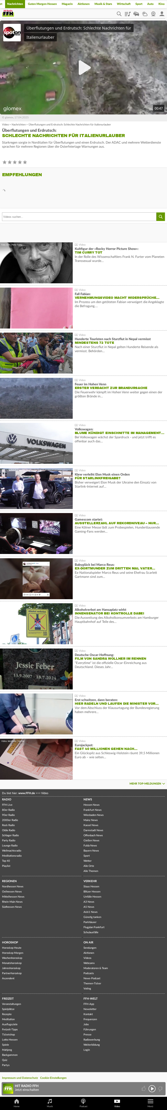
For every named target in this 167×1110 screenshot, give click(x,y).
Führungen (90, 1029)
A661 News (91, 912)
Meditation (8, 1019)
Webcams (89, 963)
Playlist (128, 12)
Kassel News (91, 825)
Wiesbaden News (94, 815)
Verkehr (90, 881)
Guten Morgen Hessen (42, 4)
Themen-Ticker (92, 983)
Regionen (9, 881)
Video (5, 124)
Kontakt (88, 1014)
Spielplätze (8, 1009)
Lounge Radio (10, 845)
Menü (150, 1106)
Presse (87, 1034)
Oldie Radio (8, 830)
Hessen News (92, 805)
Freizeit (8, 998)
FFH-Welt (91, 998)
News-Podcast (92, 978)
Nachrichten (15, 4)
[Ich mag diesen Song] (144, 1088)
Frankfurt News (93, 810)
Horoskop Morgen (12, 953)
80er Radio (8, 810)
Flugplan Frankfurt (94, 927)
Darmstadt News (93, 830)
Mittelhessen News (13, 897)
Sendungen (90, 948)
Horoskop (10, 942)
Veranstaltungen (11, 1004)
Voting (87, 988)
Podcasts (89, 973)
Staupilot (136, 12)
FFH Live (7, 805)
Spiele (5, 1045)
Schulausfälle (91, 932)
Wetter (145, 12)
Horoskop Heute (11, 948)
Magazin (67, 4)
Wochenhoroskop (12, 958)
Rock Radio (8, 825)
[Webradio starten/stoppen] (152, 1088)
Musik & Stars (103, 4)
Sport (138, 4)
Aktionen (84, 4)
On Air (88, 942)
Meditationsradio (12, 856)
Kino (161, 4)
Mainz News (91, 820)
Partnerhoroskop (12, 973)
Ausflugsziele (10, 1024)
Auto (150, 4)
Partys (6, 1065)
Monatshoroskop (12, 963)
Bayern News (91, 851)
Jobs (86, 1024)
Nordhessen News (12, 886)
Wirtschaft (124, 4)
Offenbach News (93, 835)
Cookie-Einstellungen (53, 1078)
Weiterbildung (92, 1045)
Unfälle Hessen (92, 897)
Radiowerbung (92, 1040)
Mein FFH (162, 12)
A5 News (89, 907)
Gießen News (91, 840)
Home (17, 1106)
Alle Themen (91, 871)
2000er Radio (10, 820)
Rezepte (7, 1014)
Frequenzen (90, 1019)
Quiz (4, 1060)
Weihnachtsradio (11, 851)
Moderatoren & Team (96, 968)
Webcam (153, 12)
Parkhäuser (90, 922)
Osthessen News (12, 891)
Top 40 (6, 861)
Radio (6, 799)
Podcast (83, 1106)
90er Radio (8, 815)
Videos (87, 958)
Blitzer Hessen (92, 891)
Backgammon (10, 1055)
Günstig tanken (92, 917)
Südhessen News (12, 907)
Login (87, 1050)
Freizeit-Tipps (10, 1029)
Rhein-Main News (12, 902)
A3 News (89, 902)
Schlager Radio (10, 835)
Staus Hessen (91, 886)
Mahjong (7, 1050)
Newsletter (90, 1009)
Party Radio (8, 840)
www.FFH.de (26, 793)
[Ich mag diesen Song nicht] (160, 1088)
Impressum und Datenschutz (20, 1078)
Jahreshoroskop (11, 968)
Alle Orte (89, 866)
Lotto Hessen (10, 1040)
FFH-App (89, 1004)
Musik (50, 1106)
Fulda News (90, 845)
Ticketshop (8, 1034)
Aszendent (8, 978)
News (88, 799)
